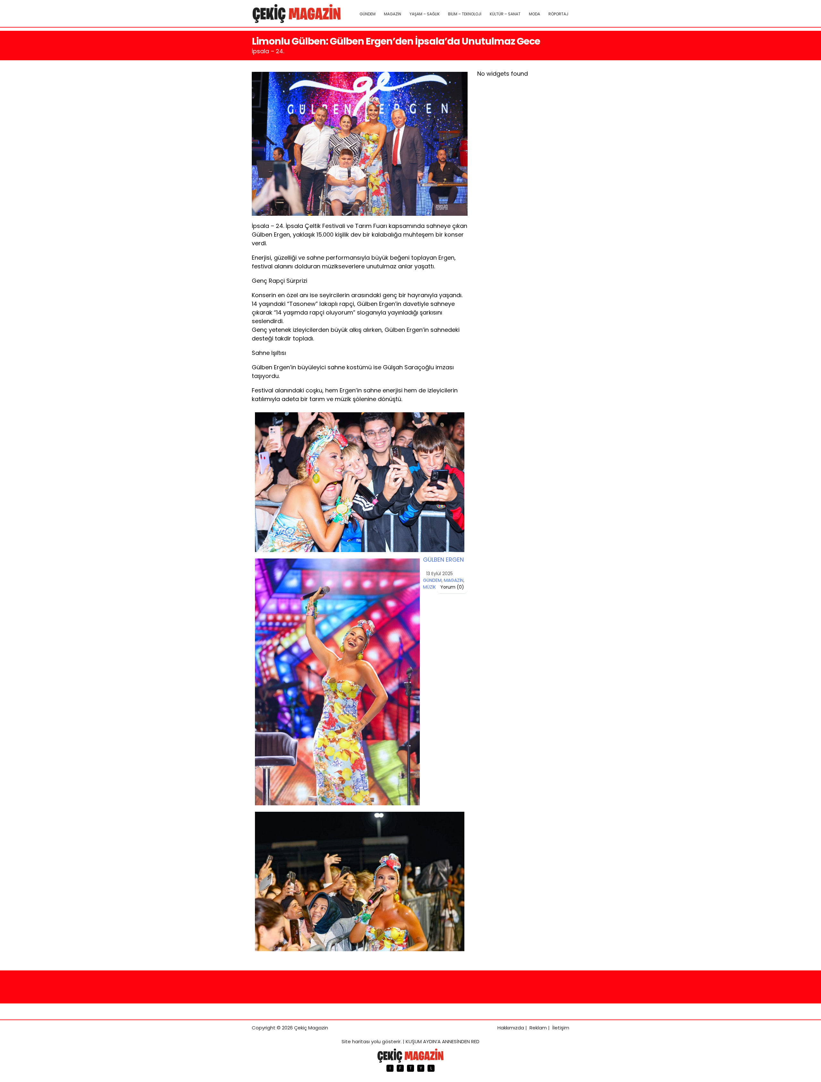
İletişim (560, 1027)
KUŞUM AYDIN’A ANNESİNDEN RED (442, 1041)
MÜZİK (429, 587)
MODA (534, 14)
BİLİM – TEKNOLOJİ (464, 14)
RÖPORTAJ (558, 14)
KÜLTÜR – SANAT (505, 14)
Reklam (538, 1027)
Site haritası (356, 1041)
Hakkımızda (510, 1027)
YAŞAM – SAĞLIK (425, 14)
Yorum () (452, 587)
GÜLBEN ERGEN (443, 560)
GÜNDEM (368, 14)
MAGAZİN (392, 14)
